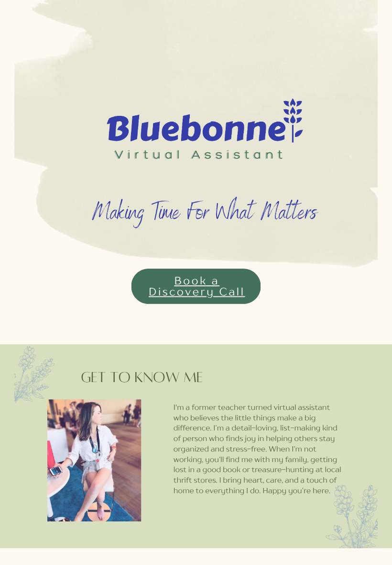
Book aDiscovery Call (197, 286)
